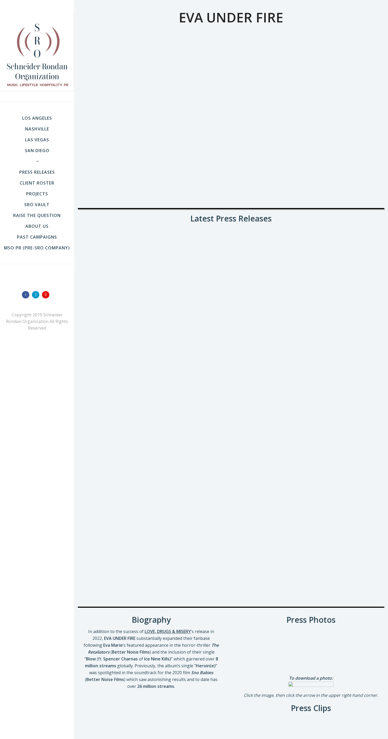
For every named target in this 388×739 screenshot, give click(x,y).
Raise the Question (37, 215)
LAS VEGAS (37, 140)
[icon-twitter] (37, 294)
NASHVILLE (37, 129)
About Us (37, 226)
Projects (37, 194)
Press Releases (37, 172)
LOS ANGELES (37, 118)
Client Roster (37, 183)
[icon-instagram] (47, 294)
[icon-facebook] (27, 294)
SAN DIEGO (37, 150)
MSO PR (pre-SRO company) (37, 248)
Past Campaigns (37, 237)
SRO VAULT (37, 204)
